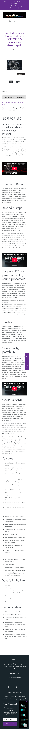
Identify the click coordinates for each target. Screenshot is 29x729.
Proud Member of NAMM (15, 677)
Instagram (12, 687)
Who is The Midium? (8, 663)
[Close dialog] (26, 701)
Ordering (17, 665)
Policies (10, 666)
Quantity (4, 91)
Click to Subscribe (10, 723)
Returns (5, 666)
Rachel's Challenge (18, 663)
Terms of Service (18, 666)
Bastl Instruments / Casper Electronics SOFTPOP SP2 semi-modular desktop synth (14, 39)
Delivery (23, 665)
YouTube (19, 687)
